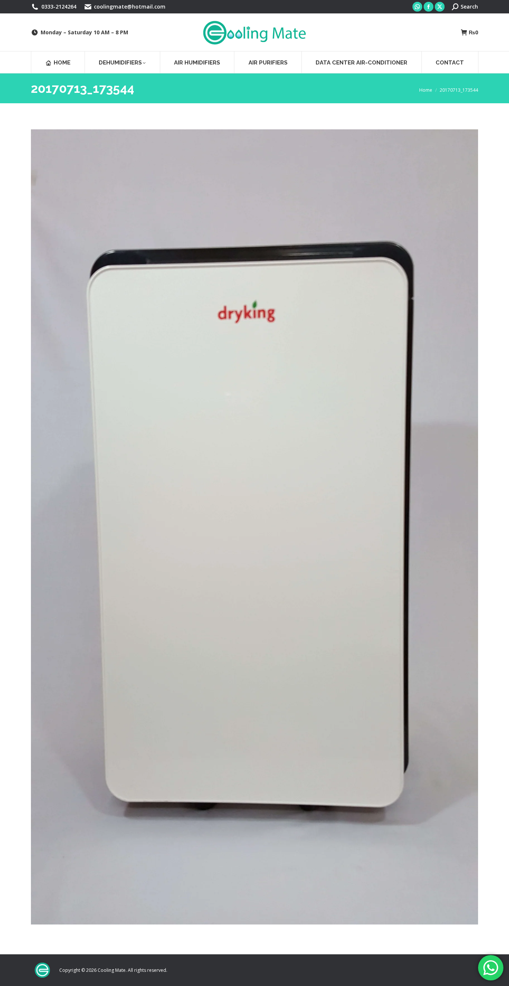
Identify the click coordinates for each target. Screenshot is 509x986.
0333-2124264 (58, 6)
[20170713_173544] (254, 526)
